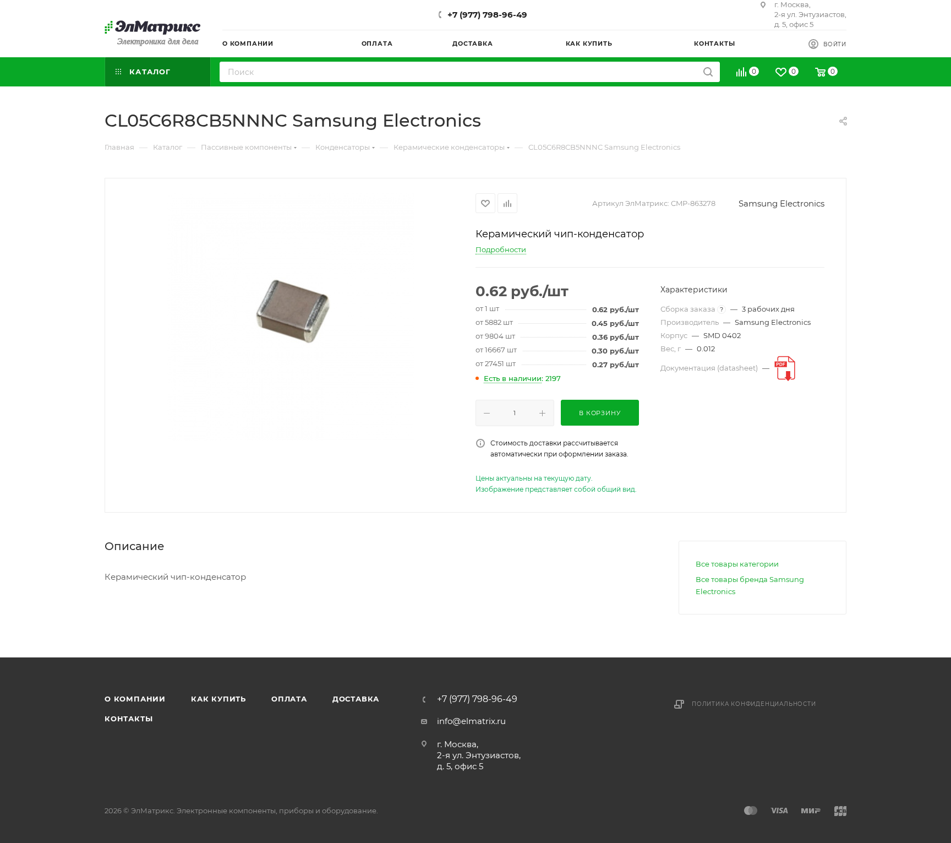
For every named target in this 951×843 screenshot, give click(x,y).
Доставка (355, 698)
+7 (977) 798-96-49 (487, 14)
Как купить (218, 698)
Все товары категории (737, 563)
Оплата (289, 698)
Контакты (128, 718)
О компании (135, 698)
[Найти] (708, 72)
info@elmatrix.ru (471, 721)
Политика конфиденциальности (754, 704)
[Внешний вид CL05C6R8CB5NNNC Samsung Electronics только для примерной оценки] (290, 317)
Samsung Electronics (781, 203)
